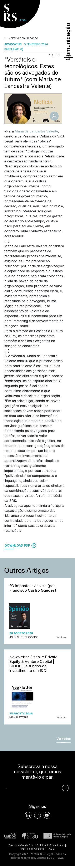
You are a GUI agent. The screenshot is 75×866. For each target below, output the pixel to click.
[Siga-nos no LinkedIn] (28, 815)
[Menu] (68, 55)
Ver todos (63, 738)
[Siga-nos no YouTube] (47, 815)
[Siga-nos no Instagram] (37, 815)
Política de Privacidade (50, 845)
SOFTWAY (57, 857)
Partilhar (11, 49)
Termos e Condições (21, 845)
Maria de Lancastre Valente (36, 131)
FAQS (51, 848)
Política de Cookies (32, 848)
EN (58, 55)
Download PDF (18, 545)
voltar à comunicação (23, 38)
